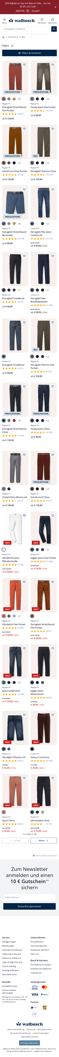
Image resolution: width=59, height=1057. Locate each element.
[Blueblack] (42, 290)
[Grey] (42, 549)
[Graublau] (8, 488)
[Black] (42, 98)
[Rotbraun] (3, 98)
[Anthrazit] (8, 290)
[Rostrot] (32, 748)
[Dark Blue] (37, 98)
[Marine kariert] (3, 356)
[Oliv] (32, 162)
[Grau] (14, 290)
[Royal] (3, 223)
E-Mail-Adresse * (12, 897)
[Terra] (3, 616)
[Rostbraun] (32, 488)
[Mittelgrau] (8, 98)
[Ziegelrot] (3, 812)
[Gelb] (14, 98)
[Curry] (3, 162)
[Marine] (42, 162)
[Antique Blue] (42, 420)
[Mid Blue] (32, 223)
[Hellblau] (14, 616)
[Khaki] (8, 616)
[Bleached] (8, 748)
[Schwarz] (37, 162)
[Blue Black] (8, 682)
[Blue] (42, 223)
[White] (37, 223)
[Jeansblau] (14, 162)
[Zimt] (32, 616)
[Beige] (32, 98)
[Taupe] (8, 162)
